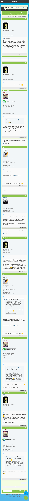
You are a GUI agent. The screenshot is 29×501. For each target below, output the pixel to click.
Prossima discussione (19, 487)
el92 (4, 143)
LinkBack (9, 16)
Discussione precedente (9, 487)
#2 (25, 62)
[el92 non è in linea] (5, 26)
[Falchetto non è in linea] (5, 154)
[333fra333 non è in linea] (5, 202)
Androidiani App (17, 175)
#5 (25, 195)
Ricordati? (7, 9)
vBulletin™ (14, 496)
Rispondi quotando (23, 88)
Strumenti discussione (16, 16)
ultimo (24, 7)
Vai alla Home (23, 490)
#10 (25, 427)
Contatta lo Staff (18, 490)
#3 (25, 90)
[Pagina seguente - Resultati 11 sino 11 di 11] (22, 7)
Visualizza (23, 16)
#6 (25, 237)
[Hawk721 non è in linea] (5, 96)
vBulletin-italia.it (18, 499)
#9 (25, 392)
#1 (25, 18)
